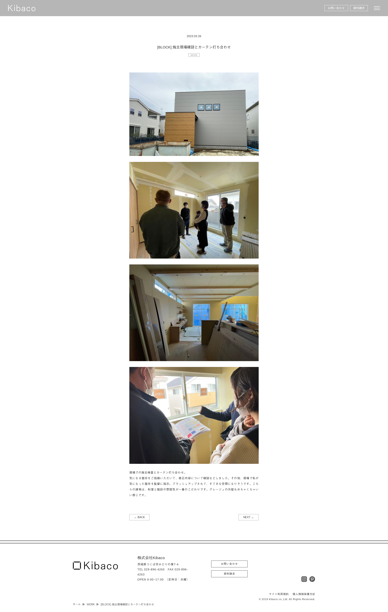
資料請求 (359, 8)
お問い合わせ (336, 8)
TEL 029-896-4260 (151, 569)
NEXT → (248, 517)
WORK (194, 55)
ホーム (77, 604)
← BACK (139, 517)
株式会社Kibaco (21, 8)
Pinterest (312, 579)
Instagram (304, 579)
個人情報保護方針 (304, 594)
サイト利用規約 (279, 594)
